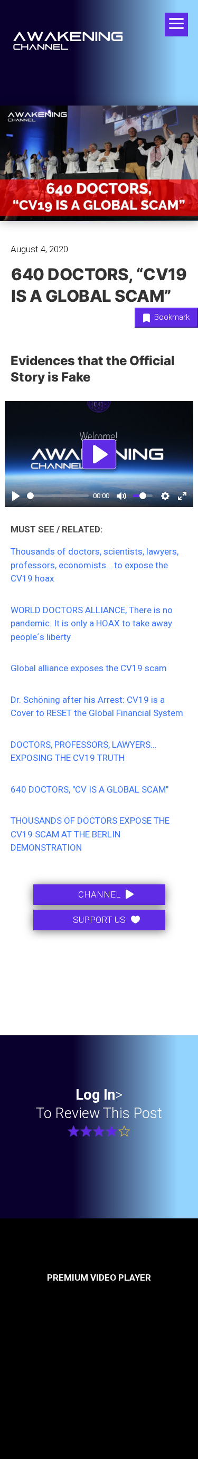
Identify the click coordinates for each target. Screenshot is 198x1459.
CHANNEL (99, 894)
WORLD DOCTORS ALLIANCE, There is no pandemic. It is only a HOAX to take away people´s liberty (92, 623)
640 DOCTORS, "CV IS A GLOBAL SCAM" (89, 789)
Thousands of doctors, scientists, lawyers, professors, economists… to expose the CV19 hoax (94, 565)
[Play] (15, 496)
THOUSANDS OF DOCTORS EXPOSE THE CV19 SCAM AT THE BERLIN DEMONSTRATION (90, 834)
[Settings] (165, 496)
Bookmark (171, 317)
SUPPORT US (99, 919)
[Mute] (121, 496)
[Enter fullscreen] (182, 496)
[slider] (58, 496)
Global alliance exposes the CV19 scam (89, 668)
